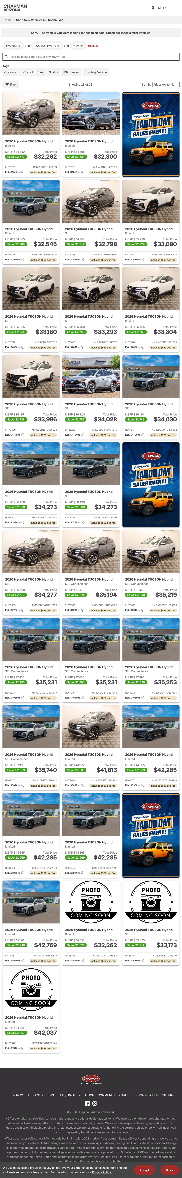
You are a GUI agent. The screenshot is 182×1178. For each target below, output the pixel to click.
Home (8, 20)
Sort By (146, 84)
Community (107, 1095)
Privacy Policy (147, 1095)
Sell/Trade (67, 1095)
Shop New (15, 1095)
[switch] (176, 8)
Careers (125, 1095)
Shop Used (34, 1095)
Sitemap (168, 1095)
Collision (86, 1095)
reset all (93, 45)
